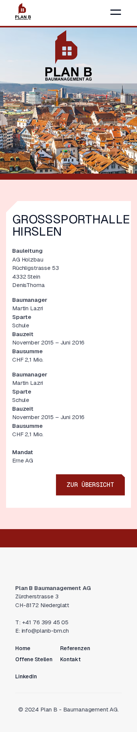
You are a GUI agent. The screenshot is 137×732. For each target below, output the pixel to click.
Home (22, 648)
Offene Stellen (34, 659)
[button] (116, 12)
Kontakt (70, 659)
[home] (23, 11)
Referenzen (75, 648)
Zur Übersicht (90, 484)
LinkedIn (26, 676)
